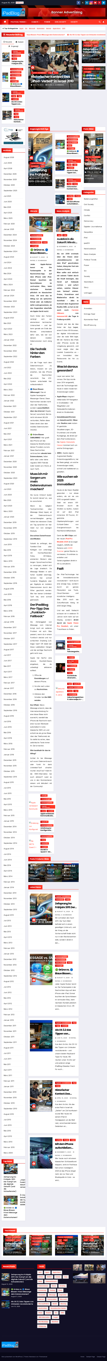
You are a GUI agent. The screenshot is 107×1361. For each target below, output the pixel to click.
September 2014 (10, 843)
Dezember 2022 (10, 345)
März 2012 (8, 1009)
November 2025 (10, 179)
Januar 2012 (9, 1020)
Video (70, 199)
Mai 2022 (7, 379)
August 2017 (9, 650)
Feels (60, 1290)
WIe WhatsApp (43, 1321)
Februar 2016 (9, 749)
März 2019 (8, 561)
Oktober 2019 (9, 533)
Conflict (87, 215)
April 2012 (8, 1003)
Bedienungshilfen (16, 69)
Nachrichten (40, 28)
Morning (63, 1304)
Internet (48, 28)
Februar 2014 (9, 882)
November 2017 (10, 633)
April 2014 (8, 871)
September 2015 (10, 777)
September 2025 (10, 190)
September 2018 (10, 583)
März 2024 (8, 285)
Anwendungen (45, 799)
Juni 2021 (7, 428)
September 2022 (10, 356)
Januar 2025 (9, 229)
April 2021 (8, 439)
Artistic (41, 1277)
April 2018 (8, 605)
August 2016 (9, 716)
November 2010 (10, 1097)
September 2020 (10, 478)
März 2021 (8, 445)
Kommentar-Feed (91, 319)
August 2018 (9, 589)
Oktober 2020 (9, 473)
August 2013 (9, 915)
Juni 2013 (7, 926)
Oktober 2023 (9, 307)
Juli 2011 (7, 1053)
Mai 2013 (7, 932)
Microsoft (32, 28)
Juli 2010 (7, 1120)
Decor (54, 1286)
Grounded (42, 1295)
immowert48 (62, 316)
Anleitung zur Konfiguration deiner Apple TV (46, 831)
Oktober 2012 (9, 970)
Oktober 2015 (9, 771)
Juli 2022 (7, 367)
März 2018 (8, 611)
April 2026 (8, 168)
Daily (40, 1281)
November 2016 (10, 699)
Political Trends (18, 22)
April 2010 (8, 1136)
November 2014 (10, 832)
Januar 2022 (9, 401)
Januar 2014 (9, 887)
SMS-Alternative (44, 1317)
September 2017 (10, 644)
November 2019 (10, 528)
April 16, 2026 (62, 1098)
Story (14, 58)
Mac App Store (71, 661)
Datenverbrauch (51, 1281)
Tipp (19, 96)
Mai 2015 (7, 799)
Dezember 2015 (10, 760)
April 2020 (8, 506)
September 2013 (10, 909)
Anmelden (88, 308)
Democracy (88, 221)
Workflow (55, 1321)
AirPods (43, 795)
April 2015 (8, 804)
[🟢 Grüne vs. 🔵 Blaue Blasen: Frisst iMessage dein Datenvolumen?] (11, 1201)
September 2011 (10, 1042)
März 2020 (8, 511)
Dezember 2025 (10, 174)
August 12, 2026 (91, 55)
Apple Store (56, 28)
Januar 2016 (9, 755)
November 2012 (10, 965)
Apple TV (44, 822)
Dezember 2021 (10, 406)
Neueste (8, 42)
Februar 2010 (9, 1147)
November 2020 (10, 467)
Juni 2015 (7, 793)
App (59, 235)
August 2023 (9, 318)
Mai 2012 (7, 998)
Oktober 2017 (9, 638)
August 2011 (8, 1048)
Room (40, 1313)
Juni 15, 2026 (47, 872)
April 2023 (8, 329)
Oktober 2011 (9, 1037)
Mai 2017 (7, 666)
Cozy (65, 1277)
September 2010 (10, 1109)
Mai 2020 (7, 500)
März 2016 (8, 744)
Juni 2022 (8, 373)
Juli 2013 (7, 921)
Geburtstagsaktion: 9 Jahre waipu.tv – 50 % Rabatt (75, 699)
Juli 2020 (7, 489)
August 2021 (9, 423)
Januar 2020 (9, 517)
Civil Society (60, 22)
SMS (62, 1313)
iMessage (52, 1295)
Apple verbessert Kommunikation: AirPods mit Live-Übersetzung (47, 816)
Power (47, 22)
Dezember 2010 (10, 1092)
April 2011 (8, 1070)
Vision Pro (44, 843)
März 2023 (8, 334)
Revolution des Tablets (58, 1308)
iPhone (77, 196)
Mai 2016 (7, 732)
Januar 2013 (9, 954)
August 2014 (9, 849)
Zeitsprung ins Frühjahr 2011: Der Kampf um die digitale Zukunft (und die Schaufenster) (10, 1184)
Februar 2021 (9, 450)
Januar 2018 (9, 622)
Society (74, 22)
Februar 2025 (9, 224)
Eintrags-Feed (89, 314)
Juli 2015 (7, 788)
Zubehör (15, 99)
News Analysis (15, 75)
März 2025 (8, 218)
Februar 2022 (9, 395)
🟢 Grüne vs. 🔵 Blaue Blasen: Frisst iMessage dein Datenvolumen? (48, 81)
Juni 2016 (8, 727)
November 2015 (10, 766)
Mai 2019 (7, 550)
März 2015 (8, 810)
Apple (21, 28)
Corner (58, 1277)
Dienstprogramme (74, 642)
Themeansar (43, 1356)
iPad (13, 96)
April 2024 (8, 279)
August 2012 (9, 981)
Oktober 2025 (9, 185)
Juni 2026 (8, 163)
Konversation (52, 1299)
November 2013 (10, 898)
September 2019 (10, 539)
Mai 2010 (7, 1131)
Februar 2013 (9, 948)
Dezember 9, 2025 (66, 246)
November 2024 (10, 240)
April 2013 (8, 937)
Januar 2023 (9, 340)
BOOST (49, 1277)
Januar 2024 (9, 296)
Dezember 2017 (10, 627)
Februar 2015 (9, 815)
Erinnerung (42, 1290)
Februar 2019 (9, 567)
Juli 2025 (7, 196)
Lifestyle (71, 657)
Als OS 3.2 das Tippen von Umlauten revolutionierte (17, 105)
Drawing (62, 1286)
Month (55, 1304)
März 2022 (8, 390)
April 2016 (8, 738)
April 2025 (8, 213)
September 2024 (10, 251)
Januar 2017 (9, 688)
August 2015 (9, 782)
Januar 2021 (9, 456)
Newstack (32, 1356)
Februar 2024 (9, 290)
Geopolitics (88, 232)
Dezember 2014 (10, 826)
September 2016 (10, 710)
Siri (26, 28)
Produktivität (72, 666)
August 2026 (9, 157)
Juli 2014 (7, 854)
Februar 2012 (9, 1015)
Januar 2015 (9, 821)
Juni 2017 (8, 661)
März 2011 (8, 1075)
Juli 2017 (7, 655)
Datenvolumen (43, 1286)
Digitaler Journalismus (17, 52)
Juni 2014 (8, 860)
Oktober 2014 (9, 838)
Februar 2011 (9, 1081)
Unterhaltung (72, 694)
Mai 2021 (7, 434)
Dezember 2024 (10, 235)
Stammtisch (16, 55)
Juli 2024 (7, 262)
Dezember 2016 (10, 694)
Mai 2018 (7, 600)
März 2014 (8, 876)
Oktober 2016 (9, 705)
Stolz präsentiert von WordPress (12, 1356)
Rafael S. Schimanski (53, 85)
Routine (48, 1313)
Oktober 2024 (9, 246)
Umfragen (14, 81)
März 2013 (8, 943)
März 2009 (8, 1153)
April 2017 (8, 672)
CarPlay (70, 196)
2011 (63, 28)
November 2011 (10, 1031)
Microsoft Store (44, 1304)
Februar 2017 (9, 683)
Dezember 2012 (10, 959)
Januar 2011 (9, 1086)
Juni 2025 (8, 202)
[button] (100, 22)
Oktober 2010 (9, 1103)
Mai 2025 (7, 207)
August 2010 (9, 1114)
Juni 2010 (8, 1125)
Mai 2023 (7, 323)
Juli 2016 (7, 721)
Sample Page (90, 1356)
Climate (35, 22)
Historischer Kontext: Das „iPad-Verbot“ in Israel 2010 (73, 189)
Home (82, 1356)
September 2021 (10, 417)
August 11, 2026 (34, 85)
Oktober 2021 (9, 412)
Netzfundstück (15, 72)
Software (71, 669)
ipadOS (87, 243)
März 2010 (8, 1142)
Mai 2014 (7, 865)
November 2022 (10, 351)
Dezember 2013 (10, 893)
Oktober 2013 (9, 904)
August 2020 (9, 484)
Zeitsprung (42, 1326)
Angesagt (14, 46)
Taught (55, 1317)
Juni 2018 (8, 594)
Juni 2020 (8, 495)
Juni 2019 (8, 544)
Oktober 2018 (9, 578)
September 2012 (10, 976)
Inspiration (62, 1295)
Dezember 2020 (10, 461)
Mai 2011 (7, 1064)
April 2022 (8, 384)
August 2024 (9, 257)
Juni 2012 (7, 992)
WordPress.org (90, 325)
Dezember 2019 (10, 522)
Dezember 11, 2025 (64, 1152)
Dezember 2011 (10, 1026)
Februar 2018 (9, 616)
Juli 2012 (7, 987)
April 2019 (8, 556)
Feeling (52, 1290)
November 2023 (10, 301)
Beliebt (20, 42)
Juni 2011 (7, 1059)
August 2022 (9, 362)
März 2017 (8, 677)
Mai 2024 (7, 273)
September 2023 (10, 312)
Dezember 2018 (10, 572)
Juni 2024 (8, 268)
